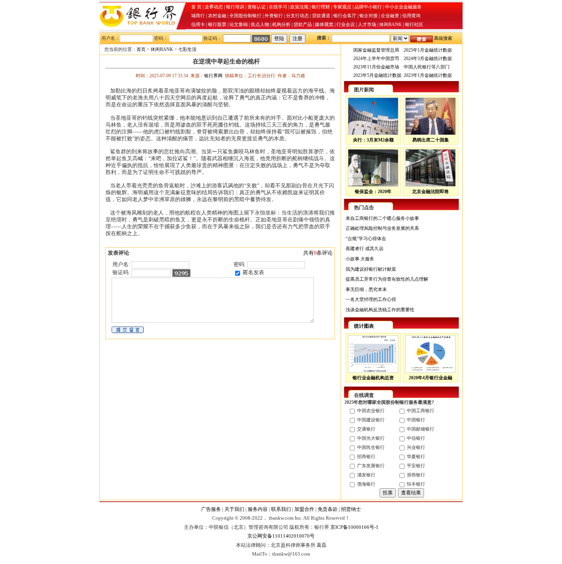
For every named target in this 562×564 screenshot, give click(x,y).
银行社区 (414, 24)
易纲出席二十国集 (430, 140)
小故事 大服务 (360, 259)
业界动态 (214, 7)
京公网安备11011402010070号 (281, 536)
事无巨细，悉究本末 (366, 289)
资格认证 (256, 7)
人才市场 (367, 24)
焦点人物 (260, 24)
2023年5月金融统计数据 (377, 75)
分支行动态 (297, 15)
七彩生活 (187, 49)
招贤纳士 (351, 509)
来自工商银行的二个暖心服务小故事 (382, 218)
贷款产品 (303, 24)
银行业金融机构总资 (373, 377)
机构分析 (281, 24)
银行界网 (213, 75)
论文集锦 (238, 24)
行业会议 (345, 24)
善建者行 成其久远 (364, 248)
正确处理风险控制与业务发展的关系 (382, 228)
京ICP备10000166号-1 (354, 527)
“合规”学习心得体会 (366, 238)
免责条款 (328, 509)
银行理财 (321, 7)
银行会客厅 (344, 15)
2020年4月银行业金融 (430, 377)
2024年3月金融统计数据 (428, 58)
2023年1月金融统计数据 (428, 75)
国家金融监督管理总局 (376, 50)
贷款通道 (321, 15)
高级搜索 (443, 38)
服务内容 (258, 509)
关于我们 (234, 509)
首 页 (196, 7)
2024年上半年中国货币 (376, 58)
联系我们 (281, 509)
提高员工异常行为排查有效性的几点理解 (387, 279)
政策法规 (299, 7)
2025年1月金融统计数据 (428, 50)
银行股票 (217, 24)
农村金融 (217, 15)
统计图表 (364, 326)
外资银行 (274, 15)
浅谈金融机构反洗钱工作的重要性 (380, 309)
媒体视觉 (324, 24)
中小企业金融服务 (403, 7)
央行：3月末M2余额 (373, 140)
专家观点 (342, 7)
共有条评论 (318, 253)
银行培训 (235, 7)
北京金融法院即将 (430, 191)
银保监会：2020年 (373, 191)
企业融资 (390, 15)
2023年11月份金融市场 (376, 67)
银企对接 (368, 15)
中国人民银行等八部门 (427, 67)
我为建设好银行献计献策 (371, 269)
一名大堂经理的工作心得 (371, 299)
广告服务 (211, 509)
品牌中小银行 (368, 7)
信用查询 (411, 15)
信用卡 (198, 24)
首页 (141, 49)
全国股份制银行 (245, 15)
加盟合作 (304, 509)
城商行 (198, 15)
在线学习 (278, 7)
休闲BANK (390, 24)
